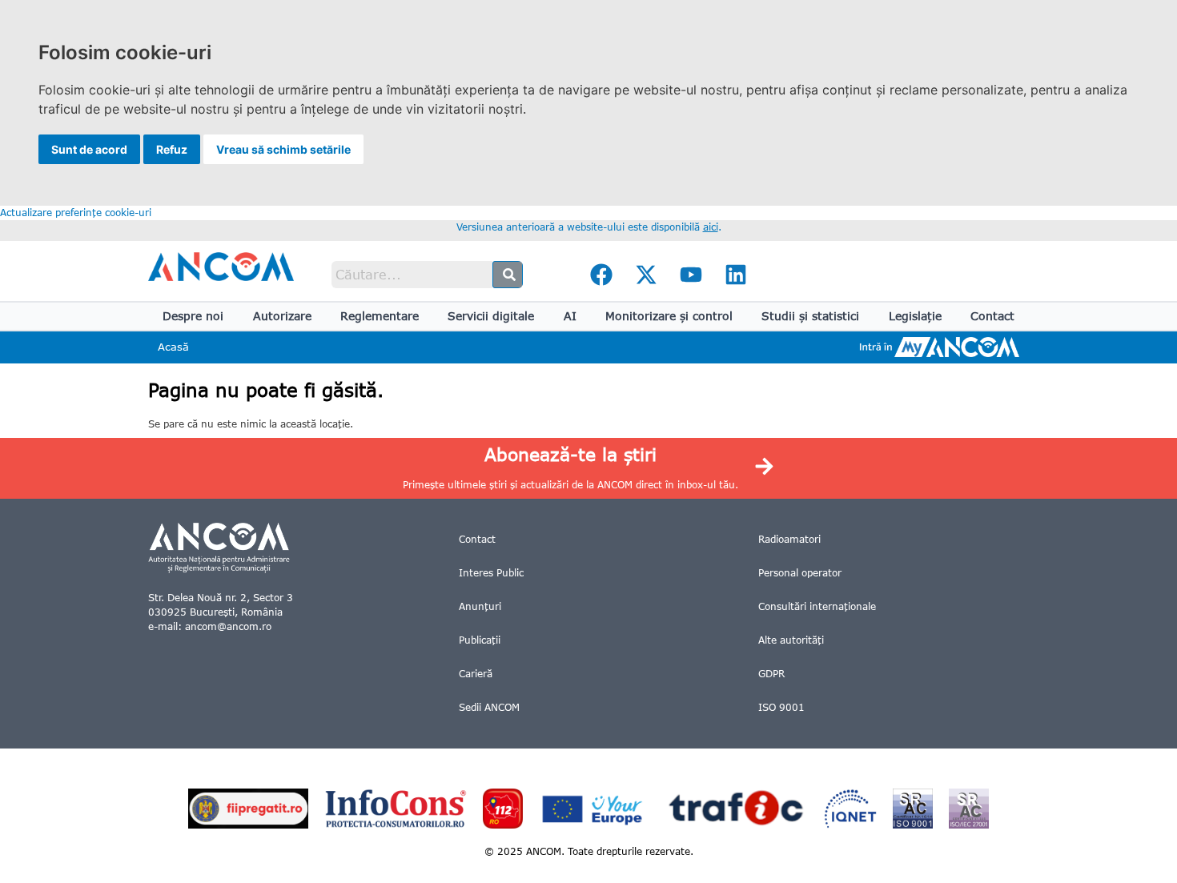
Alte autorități (791, 640)
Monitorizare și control (669, 316)
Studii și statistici (810, 316)
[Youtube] (691, 274)
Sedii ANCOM (489, 707)
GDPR (771, 674)
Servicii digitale (491, 316)
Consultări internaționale (817, 606)
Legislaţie (915, 316)
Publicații (479, 640)
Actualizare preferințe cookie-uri (75, 213)
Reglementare (379, 316)
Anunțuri (480, 606)
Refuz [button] (171, 149)
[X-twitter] (646, 274)
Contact (992, 316)
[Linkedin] (735, 274)
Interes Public (491, 573)
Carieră (475, 674)
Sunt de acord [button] (89, 149)
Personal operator (800, 573)
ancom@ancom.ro (228, 626)
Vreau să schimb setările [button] (283, 149)
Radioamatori (789, 539)
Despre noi (193, 316)
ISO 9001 (781, 707)
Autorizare (282, 316)
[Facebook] (601, 274)
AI (570, 316)
